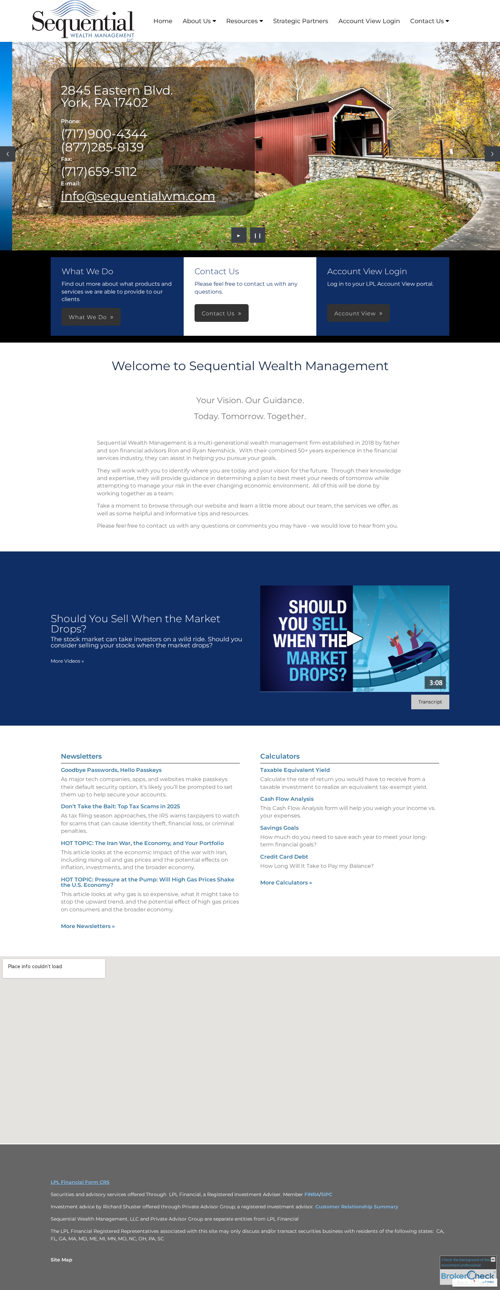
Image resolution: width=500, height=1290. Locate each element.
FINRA (311, 1194)
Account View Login (369, 21)
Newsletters (81, 756)
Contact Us (427, 21)
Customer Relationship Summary (356, 1207)
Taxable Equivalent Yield (295, 770)
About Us (197, 21)
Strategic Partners (300, 21)
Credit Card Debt (284, 857)
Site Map (61, 1260)
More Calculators (286, 882)
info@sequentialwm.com (138, 195)
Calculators (280, 756)
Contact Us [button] (218, 313)
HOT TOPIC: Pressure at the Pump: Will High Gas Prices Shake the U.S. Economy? (147, 882)
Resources (242, 21)
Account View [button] (355, 313)
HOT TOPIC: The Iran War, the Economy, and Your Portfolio (142, 843)
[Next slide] (492, 154)
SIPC (326, 1194)
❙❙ (257, 235)
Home (162, 21)
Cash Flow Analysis (287, 799)
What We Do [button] (88, 317)
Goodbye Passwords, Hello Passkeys (111, 770)
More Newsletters (88, 926)
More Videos (67, 661)
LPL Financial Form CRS (80, 1182)
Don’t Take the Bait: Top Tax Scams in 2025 (120, 806)
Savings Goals (279, 828)
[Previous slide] (7, 154)
